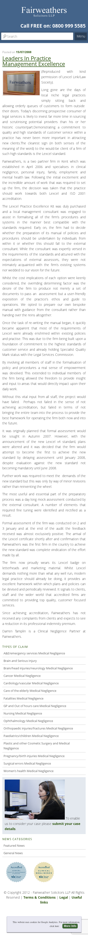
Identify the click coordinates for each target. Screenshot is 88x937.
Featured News (14, 845)
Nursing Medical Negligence (23, 713)
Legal (63, 897)
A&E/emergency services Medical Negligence (34, 653)
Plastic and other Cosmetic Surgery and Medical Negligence (37, 745)
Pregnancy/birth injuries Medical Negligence (34, 756)
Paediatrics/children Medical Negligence (31, 736)
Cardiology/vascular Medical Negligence (31, 683)
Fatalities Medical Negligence (23, 698)
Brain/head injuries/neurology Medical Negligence (38, 668)
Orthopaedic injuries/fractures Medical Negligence (38, 728)
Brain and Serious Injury (20, 661)
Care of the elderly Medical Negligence (30, 691)
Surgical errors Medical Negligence (27, 763)
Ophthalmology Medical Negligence (28, 721)
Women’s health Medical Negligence (29, 771)
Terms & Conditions (39, 897)
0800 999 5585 (69, 25)
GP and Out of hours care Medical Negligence (35, 706)
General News (13, 853)
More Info (70, 926)
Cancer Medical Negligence (22, 676)
